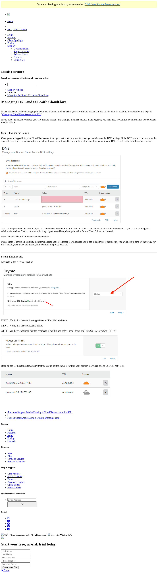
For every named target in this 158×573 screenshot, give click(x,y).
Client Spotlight (15, 40)
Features (11, 37)
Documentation (21, 48)
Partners (17, 57)
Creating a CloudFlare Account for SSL (21, 114)
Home (10, 34)
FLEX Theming (15, 476)
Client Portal (13, 484)
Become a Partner (16, 482)
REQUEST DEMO (17, 29)
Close (6, 570)
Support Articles (21, 51)
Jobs (9, 453)
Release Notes (20, 54)
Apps (10, 435)
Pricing (10, 43)
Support (11, 46)
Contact (11, 441)
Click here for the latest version (102, 4)
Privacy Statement (16, 461)
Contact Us (19, 59)
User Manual (13, 473)
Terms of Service (15, 458)
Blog (9, 456)
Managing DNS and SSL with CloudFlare (27, 95)
